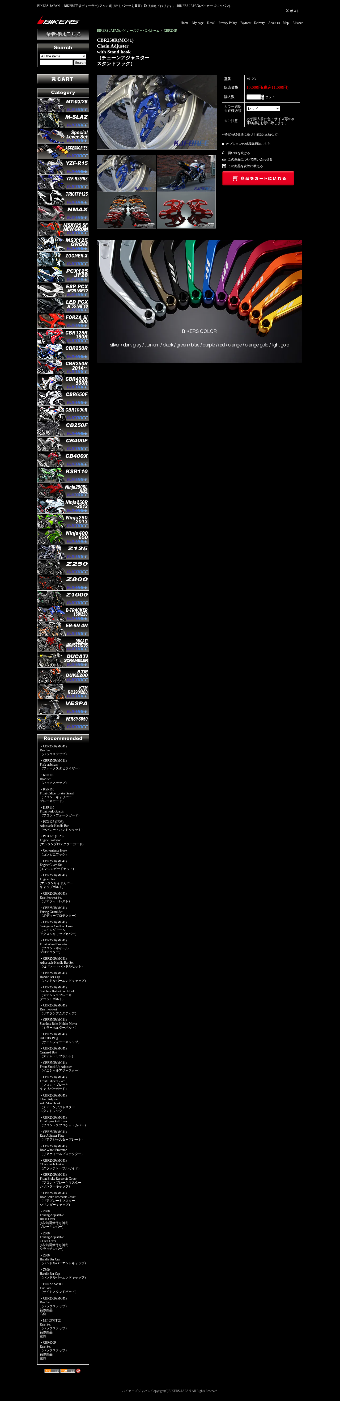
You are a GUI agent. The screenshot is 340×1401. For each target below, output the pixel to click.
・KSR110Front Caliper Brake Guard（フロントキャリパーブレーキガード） (57, 795)
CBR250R (170, 30)
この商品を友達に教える (245, 166)
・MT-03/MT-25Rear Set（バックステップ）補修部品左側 (54, 1328)
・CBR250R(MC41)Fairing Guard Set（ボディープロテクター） (59, 911)
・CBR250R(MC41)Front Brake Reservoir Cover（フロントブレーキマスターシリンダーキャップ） (60, 1180)
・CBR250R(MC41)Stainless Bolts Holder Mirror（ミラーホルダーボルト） (59, 1023)
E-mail (211, 23)
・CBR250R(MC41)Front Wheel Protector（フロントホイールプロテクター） (54, 946)
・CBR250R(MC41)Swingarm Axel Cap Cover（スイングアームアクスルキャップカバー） (59, 928)
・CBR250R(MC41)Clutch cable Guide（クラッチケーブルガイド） (60, 1164)
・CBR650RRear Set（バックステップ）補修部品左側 (54, 1350)
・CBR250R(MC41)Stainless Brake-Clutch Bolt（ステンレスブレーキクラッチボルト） (57, 993)
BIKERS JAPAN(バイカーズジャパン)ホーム (128, 30)
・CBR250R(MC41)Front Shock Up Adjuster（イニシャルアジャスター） (60, 1066)
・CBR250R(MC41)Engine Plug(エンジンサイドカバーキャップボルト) (56, 881)
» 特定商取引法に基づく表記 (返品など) (250, 134)
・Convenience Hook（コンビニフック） (54, 852)
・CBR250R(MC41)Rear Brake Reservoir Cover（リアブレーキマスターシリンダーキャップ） (57, 1199)
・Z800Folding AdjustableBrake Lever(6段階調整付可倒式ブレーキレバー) (54, 1219)
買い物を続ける (239, 153)
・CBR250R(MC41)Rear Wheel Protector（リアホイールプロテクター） (62, 1150)
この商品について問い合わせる (250, 159)
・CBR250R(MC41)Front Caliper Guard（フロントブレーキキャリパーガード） (54, 1083)
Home (184, 23)
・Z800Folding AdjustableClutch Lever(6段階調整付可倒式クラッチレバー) (54, 1241)
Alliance (297, 23)
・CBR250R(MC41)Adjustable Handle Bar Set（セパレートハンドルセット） (62, 962)
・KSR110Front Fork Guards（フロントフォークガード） (60, 811)
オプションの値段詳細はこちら (248, 144)
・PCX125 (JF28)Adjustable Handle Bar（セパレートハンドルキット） (62, 825)
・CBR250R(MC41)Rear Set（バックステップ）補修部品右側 (54, 1306)
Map (286, 23)
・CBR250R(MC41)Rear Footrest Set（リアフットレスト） (56, 897)
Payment (245, 23)
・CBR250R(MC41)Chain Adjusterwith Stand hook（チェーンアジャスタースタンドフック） (57, 1103)
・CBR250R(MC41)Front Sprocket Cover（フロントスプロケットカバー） (64, 1121)
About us (274, 23)
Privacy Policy (228, 23)
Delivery (259, 23)
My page (197, 23)
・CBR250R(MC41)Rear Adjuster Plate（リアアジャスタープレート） (62, 1135)
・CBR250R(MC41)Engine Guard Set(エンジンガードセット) (57, 865)
